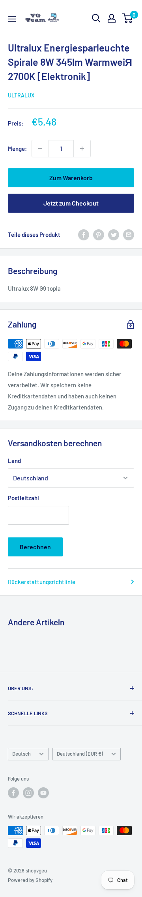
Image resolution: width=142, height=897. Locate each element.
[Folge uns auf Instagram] (28, 792)
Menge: (17, 148)
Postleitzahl (23, 497)
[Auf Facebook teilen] (83, 234)
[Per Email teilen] (128, 234)
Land (14, 460)
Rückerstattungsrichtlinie (41, 581)
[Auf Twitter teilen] (113, 234)
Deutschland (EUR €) (80, 753)
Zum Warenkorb (71, 177)
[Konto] (112, 18)
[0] (128, 18)
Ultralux (21, 95)
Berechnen (35, 546)
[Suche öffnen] (96, 18)
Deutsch (21, 753)
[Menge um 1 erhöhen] (82, 148)
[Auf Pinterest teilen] (98, 234)
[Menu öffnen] (12, 19)
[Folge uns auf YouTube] (43, 792)
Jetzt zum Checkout (71, 203)
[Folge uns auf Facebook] (13, 792)
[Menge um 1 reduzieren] (40, 148)
